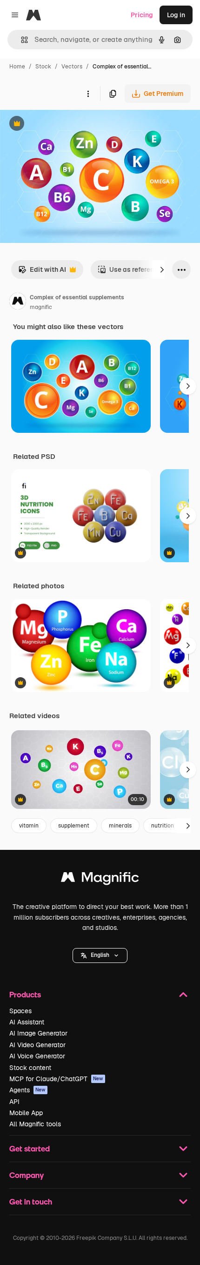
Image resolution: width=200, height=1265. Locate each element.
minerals (120, 825)
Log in (176, 15)
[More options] (88, 93)
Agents (27, 1090)
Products (25, 994)
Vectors (71, 66)
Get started (29, 1148)
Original (60, 124)
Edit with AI (42, 272)
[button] (100, 955)
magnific (41, 307)
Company (26, 1175)
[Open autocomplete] (20, 39)
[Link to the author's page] (17, 302)
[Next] (161, 269)
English (100, 955)
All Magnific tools (35, 1124)
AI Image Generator (38, 1033)
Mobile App (26, 1113)
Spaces (20, 1011)
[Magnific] (100, 879)
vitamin (29, 825)
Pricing (142, 15)
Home (17, 66)
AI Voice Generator (37, 1056)
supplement (73, 825)
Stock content (30, 1067)
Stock (43, 66)
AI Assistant (26, 1022)
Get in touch (30, 1201)
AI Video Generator (37, 1045)
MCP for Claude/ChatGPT (56, 1079)
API (14, 1101)
